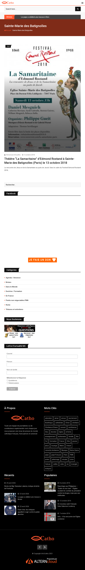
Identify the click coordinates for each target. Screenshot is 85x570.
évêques (48, 468)
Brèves (8, 282)
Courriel (9, 353)
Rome (8, 305)
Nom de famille (12, 370)
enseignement (50, 436)
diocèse (53, 432)
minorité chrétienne (52, 450)
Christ (68, 423)
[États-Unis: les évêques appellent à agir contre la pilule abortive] (10, 510)
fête (68, 441)
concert (63, 427)
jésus (47, 446)
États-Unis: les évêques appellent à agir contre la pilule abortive (29, 512)
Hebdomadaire (13, 383)
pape (47, 455)
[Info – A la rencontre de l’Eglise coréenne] (50, 517)
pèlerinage (55, 459)
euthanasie (62, 436)
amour (63, 418)
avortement (73, 418)
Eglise (61, 432)
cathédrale (59, 423)
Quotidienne (12, 380)
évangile (74, 464)
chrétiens (75, 423)
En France (10, 296)
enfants (68, 432)
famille (71, 436)
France (61, 441)
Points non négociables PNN (17, 300)
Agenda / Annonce (13, 278)
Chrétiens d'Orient (51, 427)
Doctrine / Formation (14, 291)
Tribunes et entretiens (14, 309)
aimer (57, 418)
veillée (55, 464)
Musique (65, 450)
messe (68, 446)
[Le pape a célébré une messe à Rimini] (10, 497)
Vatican (47, 464)
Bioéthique (49, 423)
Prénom (9, 361)
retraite (64, 459)
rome (72, 459)
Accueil (8, 30)
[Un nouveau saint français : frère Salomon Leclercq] (50, 504)
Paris (65, 455)
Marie (62, 446)
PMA (71, 455)
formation (53, 441)
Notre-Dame (74, 450)
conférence (72, 427)
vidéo (62, 464)
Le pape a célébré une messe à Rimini (35, 17)
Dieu (46, 432)
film (77, 436)
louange (54, 446)
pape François (56, 455)
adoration (48, 418)
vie (68, 464)
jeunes (74, 441)
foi (46, 441)
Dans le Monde (11, 287)
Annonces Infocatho (13, 155)
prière (47, 459)
